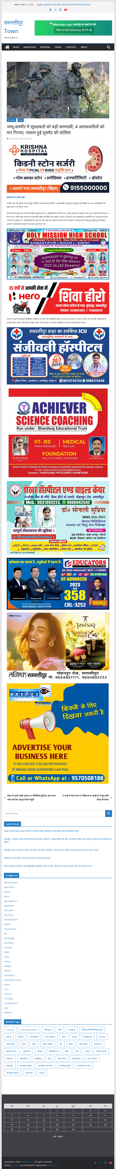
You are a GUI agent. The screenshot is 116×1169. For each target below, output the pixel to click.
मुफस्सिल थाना (11, 1051)
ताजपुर (74, 1036)
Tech (6, 989)
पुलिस (34, 1044)
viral (6, 1008)
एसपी (60, 1029)
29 (57, 1129)
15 (57, 1120)
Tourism (8, 994)
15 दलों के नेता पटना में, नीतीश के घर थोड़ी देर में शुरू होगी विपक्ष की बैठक (85, 797)
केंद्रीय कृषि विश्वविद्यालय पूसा (92, 1029)
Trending (8, 998)
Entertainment (11, 919)
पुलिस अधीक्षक (48, 1044)
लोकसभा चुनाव (101, 1051)
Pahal (58, 47)
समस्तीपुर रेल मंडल (84, 1065)
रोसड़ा (87, 1051)
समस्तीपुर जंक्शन (26, 1065)
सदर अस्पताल (92, 1058)
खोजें (108, 813)
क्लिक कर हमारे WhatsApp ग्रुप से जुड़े (74, 30)
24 (90, 1124)
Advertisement (11, 882)
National (45, 47)
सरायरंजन (29, 1073)
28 (44, 1129)
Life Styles (8, 943)
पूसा (61, 1044)
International (10, 929)
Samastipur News (29, 1029)
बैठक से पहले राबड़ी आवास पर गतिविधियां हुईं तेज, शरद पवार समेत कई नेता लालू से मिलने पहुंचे (31, 797)
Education (8, 910)
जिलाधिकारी (34, 1036)
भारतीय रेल (98, 1044)
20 (28, 1124)
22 (57, 1124)
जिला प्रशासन (50, 1036)
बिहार (71, 1044)
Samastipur (29, 47)
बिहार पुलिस (83, 1044)
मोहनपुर (39, 1051)
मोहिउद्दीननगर (53, 1051)
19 (12, 1124)
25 (105, 1124)
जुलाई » (60, 1136)
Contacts (71, 47)
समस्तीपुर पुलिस (64, 1065)
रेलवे (77, 1051)
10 (90, 1115)
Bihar (16, 47)
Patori (6, 956)
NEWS (21, 120)
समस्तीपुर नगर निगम (45, 1065)
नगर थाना (102, 1036)
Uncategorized (11, 1003)
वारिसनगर (9, 1058)
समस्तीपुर (9, 1065)
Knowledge (9, 938)
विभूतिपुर (38, 1058)
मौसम (67, 1051)
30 (73, 1129)
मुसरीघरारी (26, 1051)
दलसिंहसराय (87, 1036)
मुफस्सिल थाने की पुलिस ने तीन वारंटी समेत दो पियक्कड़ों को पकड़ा (27, 858)
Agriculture (9, 887)
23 (73, 1124)
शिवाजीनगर (76, 1058)
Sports (7, 984)
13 (28, 1120)
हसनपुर (41, 1073)
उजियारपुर (47, 1029)
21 (44, 1124)
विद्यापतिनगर (24, 1058)
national (10, 1029)
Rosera (7, 970)
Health (7, 924)
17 (90, 1120)
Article (7, 891)
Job (5, 933)
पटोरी (23, 1044)
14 (44, 1120)
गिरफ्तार (21, 1036)
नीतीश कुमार (10, 1044)
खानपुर (8, 1036)
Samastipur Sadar (12, 980)
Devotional (9, 905)
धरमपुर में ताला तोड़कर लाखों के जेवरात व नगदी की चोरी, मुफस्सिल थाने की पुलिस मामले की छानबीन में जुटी (41, 831)
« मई (54, 1136)
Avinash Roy (26, 138)
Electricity (8, 915)
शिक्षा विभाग (62, 1058)
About (84, 47)
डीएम (63, 1036)
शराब (49, 1058)
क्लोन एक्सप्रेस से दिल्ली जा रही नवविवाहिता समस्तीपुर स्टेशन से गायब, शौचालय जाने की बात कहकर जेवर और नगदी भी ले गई (48, 866)
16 (73, 1120)
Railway (7, 966)
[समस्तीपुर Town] (7, 47)
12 (12, 1120)
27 (28, 1129)
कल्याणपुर (71, 1029)
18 (105, 1120)
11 (105, 1115)
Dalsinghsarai (10, 901)
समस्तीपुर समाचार (12, 1073)
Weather (8, 1012)
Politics (7, 961)
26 (12, 1129)
